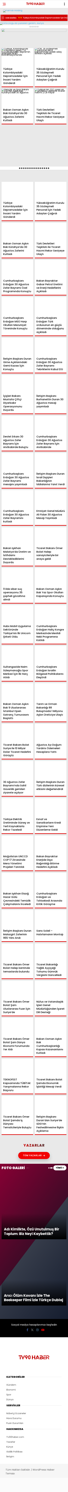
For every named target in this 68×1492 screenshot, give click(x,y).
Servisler (10, 64)
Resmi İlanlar (13, 57)
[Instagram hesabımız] (32, 1486)
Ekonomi (10, 32)
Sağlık (8, 51)
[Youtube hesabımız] (43, 1486)
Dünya (8, 38)
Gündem (9, 25)
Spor (8, 45)
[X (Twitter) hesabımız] (22, 1486)
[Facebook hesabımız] (11, 1486)
